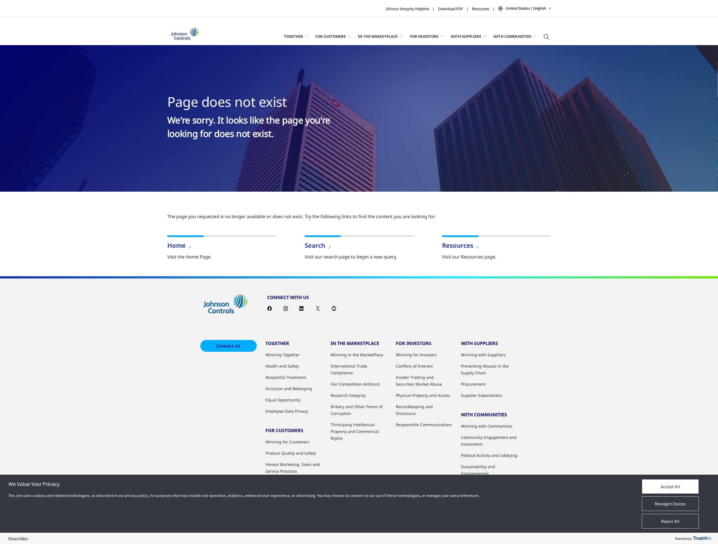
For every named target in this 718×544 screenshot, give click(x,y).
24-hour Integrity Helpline (407, 8)
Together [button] (293, 36)
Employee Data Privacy (286, 411)
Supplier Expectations (481, 395)
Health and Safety (282, 366)
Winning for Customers (287, 442)
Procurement (473, 384)
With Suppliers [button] (466, 36)
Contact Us (228, 346)
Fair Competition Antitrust (355, 384)
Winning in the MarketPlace (357, 354)
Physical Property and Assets (423, 395)
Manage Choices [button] (670, 504)
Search (315, 245)
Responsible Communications (424, 424)
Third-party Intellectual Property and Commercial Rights (355, 431)
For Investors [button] (424, 36)
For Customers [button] (330, 36)
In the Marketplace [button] (378, 36)
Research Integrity (348, 395)
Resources (480, 8)
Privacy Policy (18, 538)
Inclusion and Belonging (288, 388)
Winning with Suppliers (483, 354)
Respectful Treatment (285, 377)
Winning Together (282, 354)
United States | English (526, 8)
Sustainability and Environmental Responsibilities (478, 473)
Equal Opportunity (282, 400)
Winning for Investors (416, 354)
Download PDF (450, 8)
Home (176, 245)
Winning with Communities (487, 426)
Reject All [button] (670, 521)
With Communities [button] (512, 36)
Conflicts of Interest (414, 366)
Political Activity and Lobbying (489, 455)
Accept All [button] (670, 486)
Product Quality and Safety (290, 453)
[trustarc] (702, 538)
